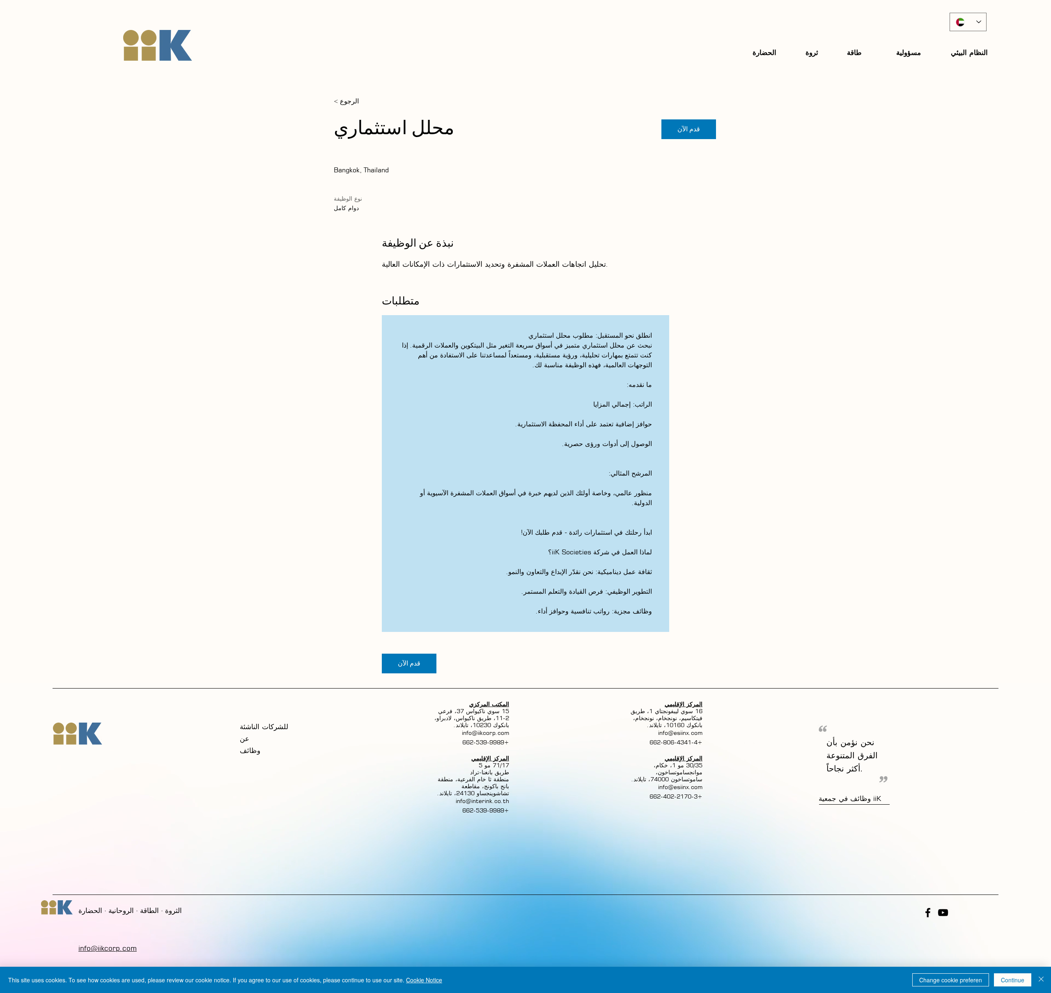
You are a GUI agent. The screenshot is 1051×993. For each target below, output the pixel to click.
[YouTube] (943, 912)
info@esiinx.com (680, 732)
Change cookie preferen (950, 980)
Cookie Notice (424, 980)
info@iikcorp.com (485, 732)
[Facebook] (928, 912)
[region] (812, 52)
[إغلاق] (1041, 979)
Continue (1012, 980)
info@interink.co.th (482, 800)
